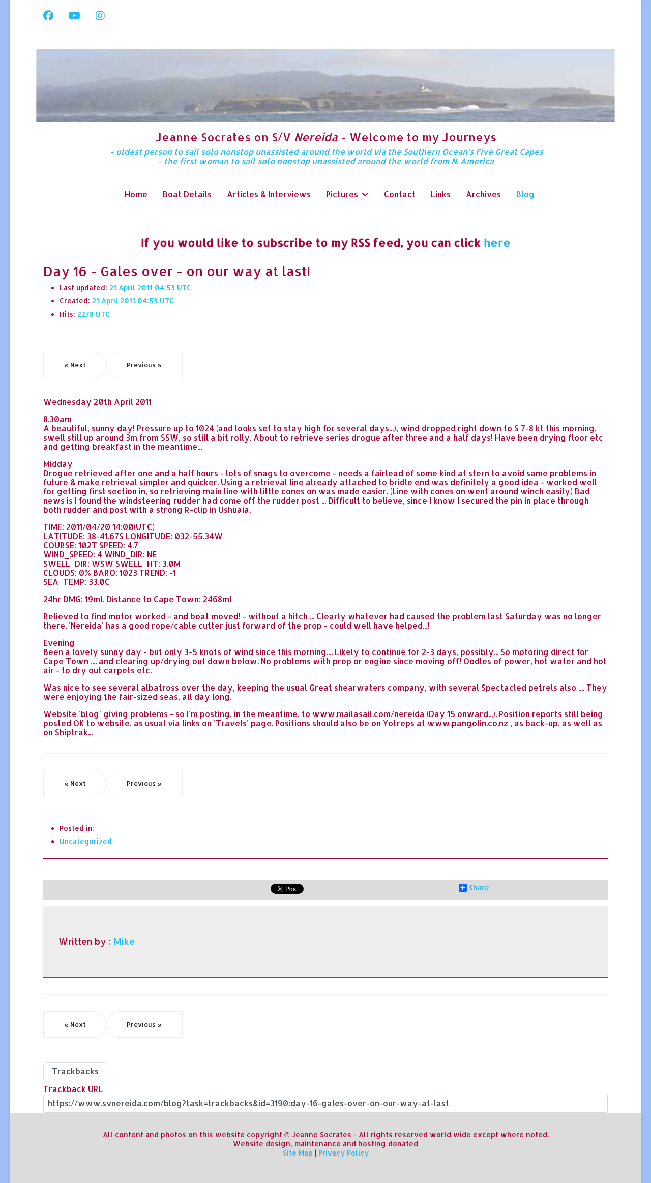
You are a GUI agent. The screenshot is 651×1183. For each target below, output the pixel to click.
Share (479, 888)
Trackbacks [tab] (75, 1071)
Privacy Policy (343, 1152)
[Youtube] (74, 15)
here (497, 242)
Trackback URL (73, 1088)
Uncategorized (86, 841)
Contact (400, 194)
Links (441, 194)
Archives (483, 194)
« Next (74, 365)
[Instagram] (100, 15)
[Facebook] (48, 15)
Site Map (298, 1152)
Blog (525, 194)
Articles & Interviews (269, 194)
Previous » (144, 365)
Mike (124, 941)
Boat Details (187, 194)
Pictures (342, 194)
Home (136, 194)
